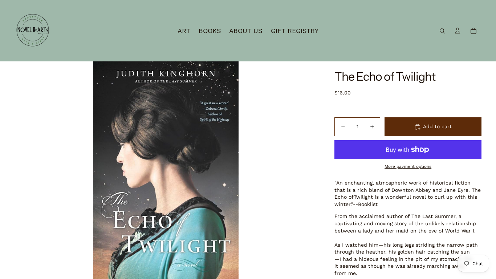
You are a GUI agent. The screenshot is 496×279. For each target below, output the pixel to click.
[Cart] (473, 31)
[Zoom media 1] (166, 170)
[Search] (442, 31)
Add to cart (437, 126)
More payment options (408, 166)
